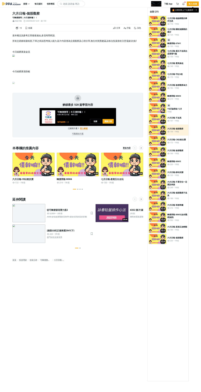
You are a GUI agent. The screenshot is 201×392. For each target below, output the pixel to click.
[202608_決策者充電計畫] (156, 4)
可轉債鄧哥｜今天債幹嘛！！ (24, 17)
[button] (27, 3)
